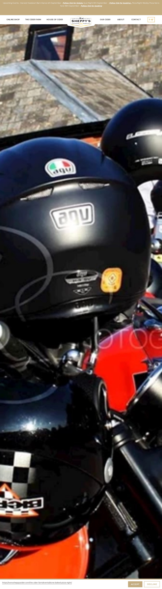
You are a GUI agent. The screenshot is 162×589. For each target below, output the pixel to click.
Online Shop (13, 20)
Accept (135, 584)
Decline (152, 584)
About (120, 20)
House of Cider (55, 20)
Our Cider (105, 20)
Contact (136, 20)
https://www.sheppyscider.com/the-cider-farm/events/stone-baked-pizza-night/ (37, 583)
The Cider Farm (33, 20)
